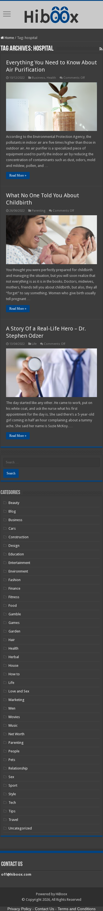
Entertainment (19, 563)
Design (14, 546)
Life (34, 344)
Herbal (14, 657)
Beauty (14, 503)
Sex (11, 777)
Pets (12, 760)
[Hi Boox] (51, 13)
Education (16, 554)
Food (13, 605)
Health (51, 78)
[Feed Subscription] (100, 49)
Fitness (14, 597)
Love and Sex (19, 691)
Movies (14, 717)
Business (38, 78)
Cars (12, 528)
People (14, 751)
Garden (14, 631)
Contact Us (44, 909)
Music (13, 725)
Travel (13, 820)
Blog (12, 511)
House (13, 665)
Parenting (38, 210)
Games (14, 623)
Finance (14, 588)
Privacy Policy (19, 909)
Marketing (16, 700)
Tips (12, 811)
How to (14, 674)
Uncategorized (20, 828)
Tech (12, 802)
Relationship (18, 768)
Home (9, 38)
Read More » (17, 175)
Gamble (15, 614)
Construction (19, 537)
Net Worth (16, 734)
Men (12, 708)
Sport (13, 785)
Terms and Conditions (77, 909)
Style (12, 794)
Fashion (15, 580)
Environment (18, 571)
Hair (12, 640)
